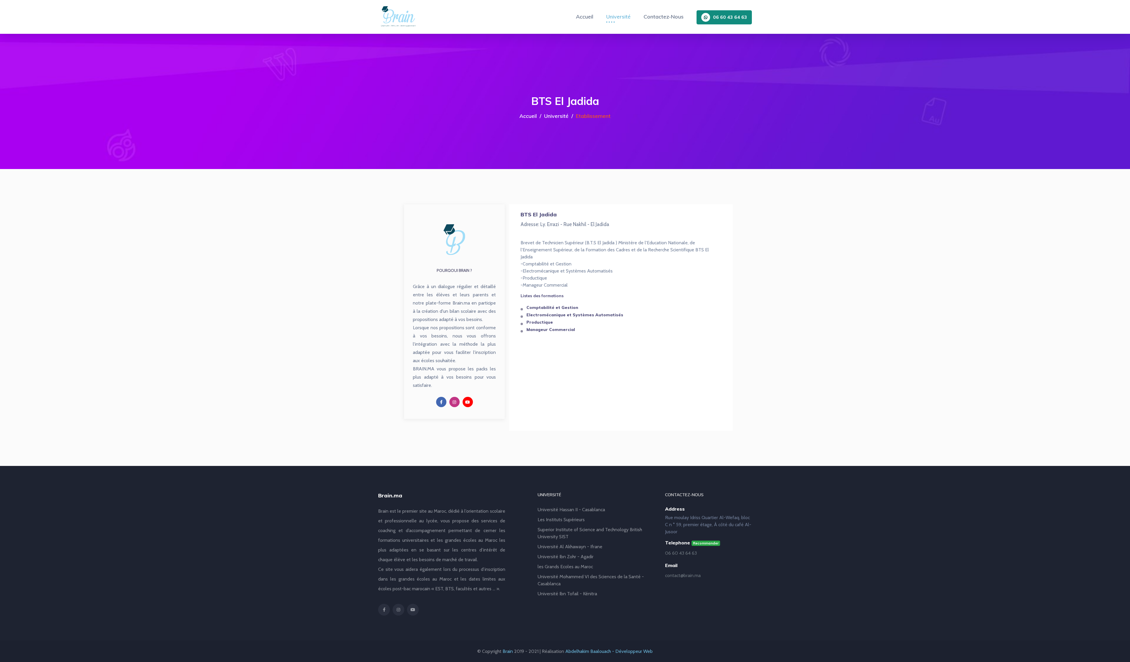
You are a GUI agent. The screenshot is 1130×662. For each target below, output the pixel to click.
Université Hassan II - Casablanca (571, 509)
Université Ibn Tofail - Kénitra (567, 593)
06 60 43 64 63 (730, 17)
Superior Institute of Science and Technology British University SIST (590, 533)
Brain (508, 651)
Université (618, 16)
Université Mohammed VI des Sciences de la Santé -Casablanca (591, 580)
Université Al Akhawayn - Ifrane (570, 546)
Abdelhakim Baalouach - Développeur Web (609, 651)
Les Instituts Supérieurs (561, 519)
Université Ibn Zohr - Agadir (566, 556)
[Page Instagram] (454, 402)
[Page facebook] (441, 402)
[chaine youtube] (468, 402)
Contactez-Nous (664, 16)
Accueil (584, 16)
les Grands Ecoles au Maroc (565, 566)
